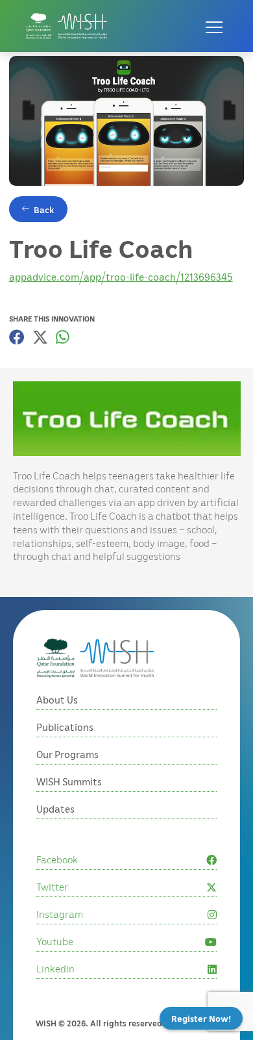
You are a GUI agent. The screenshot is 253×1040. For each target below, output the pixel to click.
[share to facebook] (17, 337)
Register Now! (201, 1018)
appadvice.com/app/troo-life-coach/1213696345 (121, 276)
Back (44, 209)
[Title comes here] (66, 26)
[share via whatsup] (62, 337)
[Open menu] (214, 26)
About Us (57, 699)
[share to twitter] (40, 337)
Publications (64, 726)
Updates (55, 808)
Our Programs (67, 754)
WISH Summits (69, 781)
